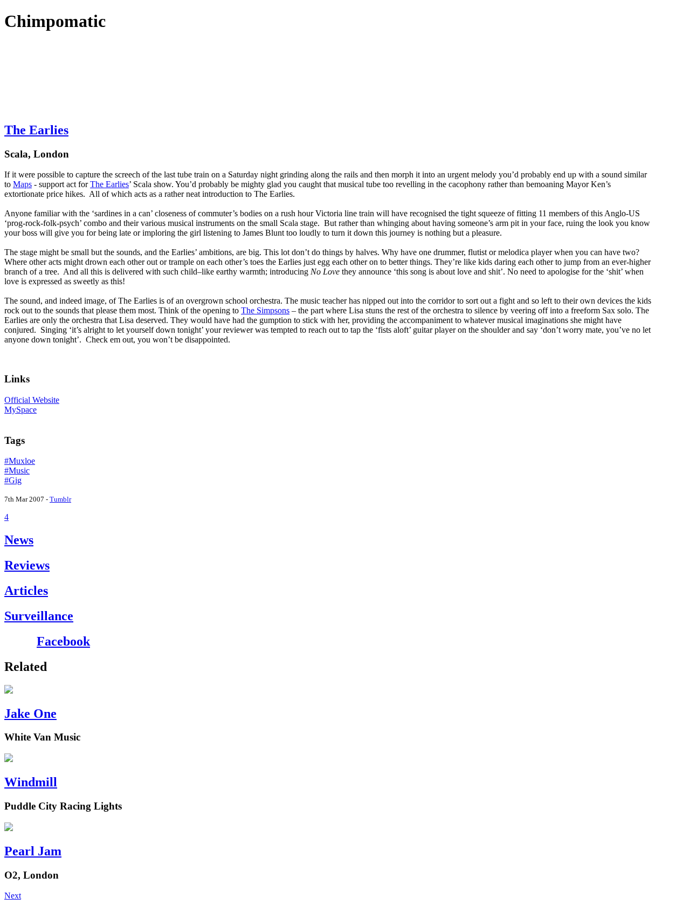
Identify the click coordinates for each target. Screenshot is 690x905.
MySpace (20, 409)
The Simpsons (265, 310)
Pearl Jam (32, 851)
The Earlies (36, 130)
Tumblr (60, 499)
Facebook (63, 641)
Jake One (30, 714)
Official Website (31, 399)
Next (12, 895)
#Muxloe (19, 460)
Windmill (30, 782)
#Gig (13, 480)
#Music (17, 470)
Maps (22, 184)
